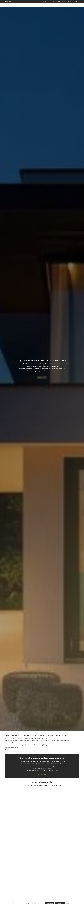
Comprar (58, 1)
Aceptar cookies (50, 903)
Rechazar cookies (60, 903)
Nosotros (70, 1)
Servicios (64, 1)
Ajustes (68, 903)
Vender (52, 1)
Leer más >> (8, 749)
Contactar (77, 1)
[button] (25, 789)
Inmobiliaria (45, 1)
